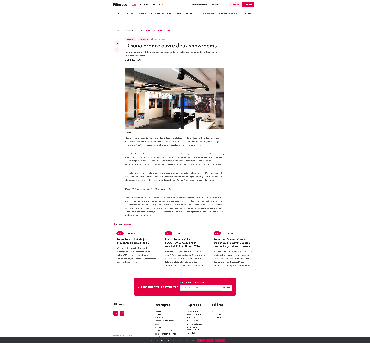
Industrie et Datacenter (161, 13)
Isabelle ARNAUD (134, 60)
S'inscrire (226, 288)
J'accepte (201, 340)
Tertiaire (129, 13)
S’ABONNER (215, 4)
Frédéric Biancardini (161, 145)
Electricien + (217, 314)
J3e (213, 311)
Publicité (191, 318)
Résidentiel (142, 13)
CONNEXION (235, 4)
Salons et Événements (206, 13)
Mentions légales (194, 324)
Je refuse (210, 340)
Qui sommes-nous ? (195, 311)
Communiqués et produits (230, 13)
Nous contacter (194, 314)
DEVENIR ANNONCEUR (199, 4)
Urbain (178, 13)
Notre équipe (192, 321)
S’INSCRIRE (248, 4)
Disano (195, 138)
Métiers (189, 13)
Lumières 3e (144, 39)
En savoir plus (220, 340)
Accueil (117, 13)
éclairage (129, 30)
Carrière (248, 13)
